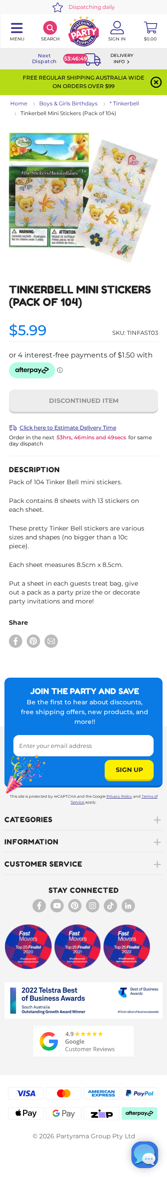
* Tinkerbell (124, 103)
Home (18, 103)
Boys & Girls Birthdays (68, 103)
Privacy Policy (119, 796)
